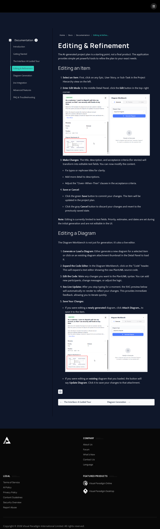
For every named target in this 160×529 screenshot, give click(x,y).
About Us (87, 444)
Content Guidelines (12, 497)
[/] (154, 6)
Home (62, 35)
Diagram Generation (116, 402)
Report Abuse (10, 507)
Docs (70, 35)
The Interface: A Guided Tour (77, 402)
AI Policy (7, 487)
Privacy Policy (10, 492)
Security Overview (12, 502)
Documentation (83, 35)
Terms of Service (11, 482)
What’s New (89, 454)
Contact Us (89, 459)
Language (88, 464)
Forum (86, 449)
